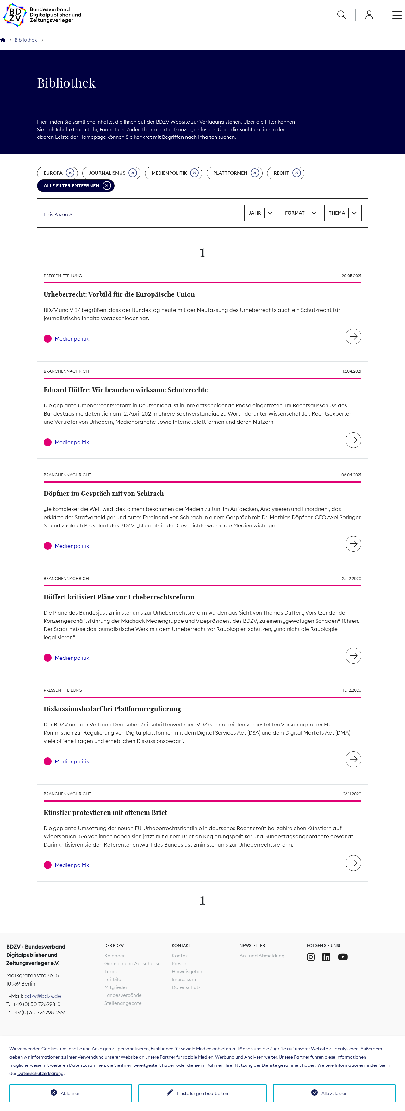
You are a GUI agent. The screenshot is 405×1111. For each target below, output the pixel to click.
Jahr (255, 213)
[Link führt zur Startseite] (42, 15)
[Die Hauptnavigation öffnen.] (397, 15)
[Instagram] (311, 957)
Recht (281, 173)
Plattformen (230, 173)
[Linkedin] (326, 957)
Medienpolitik (169, 173)
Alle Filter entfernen (71, 186)
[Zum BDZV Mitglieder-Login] (369, 15)
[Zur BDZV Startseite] (2, 40)
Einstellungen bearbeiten (202, 1093)
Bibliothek (26, 40)
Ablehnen (70, 1093)
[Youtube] (343, 957)
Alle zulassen (334, 1093)
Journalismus (107, 173)
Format (295, 213)
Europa (53, 173)
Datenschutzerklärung (40, 1073)
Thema (337, 213)
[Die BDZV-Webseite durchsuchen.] (341, 15)
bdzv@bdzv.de (42, 996)
